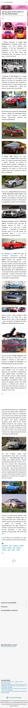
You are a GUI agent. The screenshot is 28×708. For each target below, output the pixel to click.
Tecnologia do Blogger (15, 697)
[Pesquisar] (26, 2)
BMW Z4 (23, 462)
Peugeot (19, 547)
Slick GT (10, 317)
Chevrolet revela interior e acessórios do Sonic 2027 (14, 684)
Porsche (4, 549)
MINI (14, 547)
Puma (9, 549)
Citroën (21, 545)
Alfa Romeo (5, 545)
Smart (13, 549)
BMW (10, 545)
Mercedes (9, 547)
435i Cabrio (22, 233)
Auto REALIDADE (8, 2)
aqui (3, 533)
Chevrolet (15, 545)
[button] (2, 19)
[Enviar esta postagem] (2, 544)
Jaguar (4, 547)
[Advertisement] (14, 583)
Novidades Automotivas (10, 255)
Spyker (18, 549)
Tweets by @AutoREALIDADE (8, 646)
